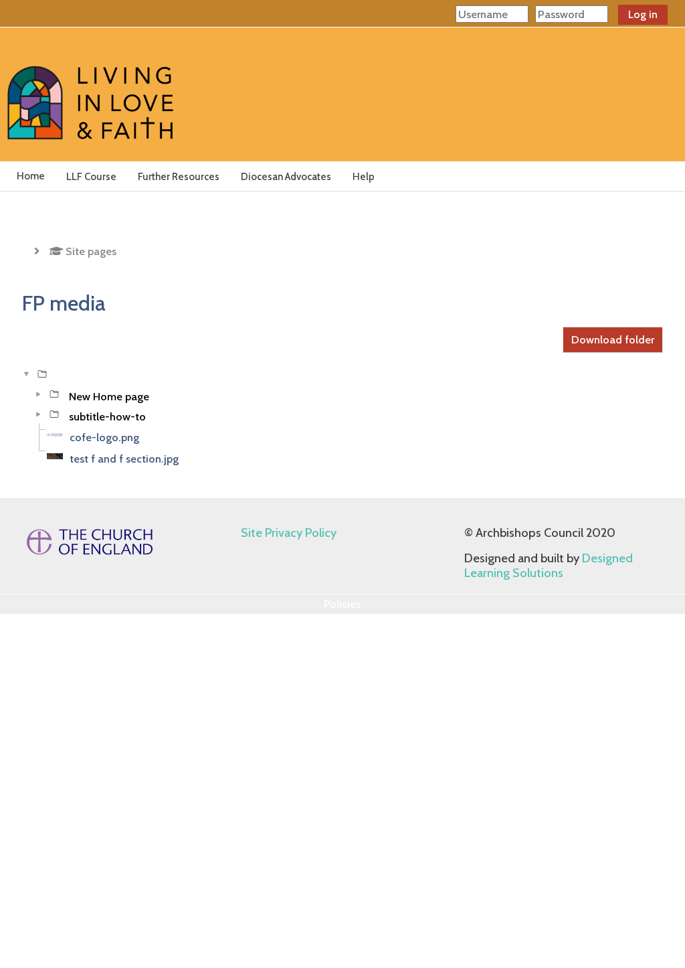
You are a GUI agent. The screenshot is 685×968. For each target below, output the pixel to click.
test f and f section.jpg (124, 458)
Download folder (612, 339)
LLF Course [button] (91, 177)
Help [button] (364, 177)
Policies (342, 604)
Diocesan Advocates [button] (286, 177)
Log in (643, 14)
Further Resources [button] (178, 177)
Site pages (91, 251)
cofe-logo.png (104, 437)
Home (31, 176)
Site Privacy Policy (288, 533)
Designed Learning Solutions (548, 565)
